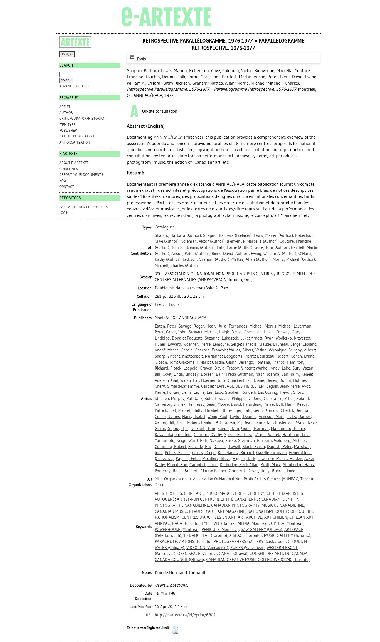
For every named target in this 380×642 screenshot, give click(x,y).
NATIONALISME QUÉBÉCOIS (272, 511)
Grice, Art (237, 470)
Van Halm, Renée (297, 374)
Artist (64, 107)
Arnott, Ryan (262, 338)
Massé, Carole (180, 350)
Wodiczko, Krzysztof (293, 338)
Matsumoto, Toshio (288, 428)
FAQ (62, 180)
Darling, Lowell (227, 446)
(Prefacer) (227, 235)
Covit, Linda (172, 374)
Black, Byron (253, 446)
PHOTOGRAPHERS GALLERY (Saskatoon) (250, 541)
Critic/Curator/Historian (82, 118)
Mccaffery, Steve (216, 458)
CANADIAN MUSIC (171, 511)
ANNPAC (162, 523)
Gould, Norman (255, 428)
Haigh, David (230, 331)
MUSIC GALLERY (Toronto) (287, 535)
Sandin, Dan (228, 428)
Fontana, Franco (270, 362)
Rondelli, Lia (252, 392)
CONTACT (66, 187)
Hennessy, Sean (201, 404)
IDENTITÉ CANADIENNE (238, 499)
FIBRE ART (193, 493)
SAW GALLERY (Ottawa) (261, 529)
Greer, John (176, 331)
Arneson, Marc (271, 416)
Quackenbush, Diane (246, 380)
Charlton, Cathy (208, 434)
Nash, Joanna (267, 374)
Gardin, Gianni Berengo (232, 362)
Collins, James (167, 416)
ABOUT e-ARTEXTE (74, 163)
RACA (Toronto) (185, 523)
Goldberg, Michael (290, 440)
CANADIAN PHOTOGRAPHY (235, 505)
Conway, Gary (288, 331)
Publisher (68, 130)
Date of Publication (76, 136)
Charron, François (211, 350)
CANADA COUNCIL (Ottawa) (179, 559)
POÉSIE (241, 493)
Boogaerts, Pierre (239, 356)
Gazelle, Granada (271, 452)
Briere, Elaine (283, 470)
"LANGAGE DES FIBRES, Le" (239, 386)
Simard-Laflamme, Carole (190, 386)
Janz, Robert (205, 398)
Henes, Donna (278, 380)
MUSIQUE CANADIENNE (283, 505)
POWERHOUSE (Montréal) (177, 529)
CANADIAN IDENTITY (279, 499)
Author (66, 112)
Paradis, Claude (257, 344)
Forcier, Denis (179, 392)
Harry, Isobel (193, 416)
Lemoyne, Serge (227, 344)
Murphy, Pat (182, 398)
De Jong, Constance (265, 398)
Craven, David (212, 368)
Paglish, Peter (188, 458)
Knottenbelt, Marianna (202, 356)
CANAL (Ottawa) (233, 553)
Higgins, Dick (244, 458)
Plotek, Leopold (184, 368)
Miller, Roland (296, 398)
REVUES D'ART (202, 511)
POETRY (257, 493)
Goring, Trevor (278, 392)
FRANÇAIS (66, 54)
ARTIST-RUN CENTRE (195, 499)
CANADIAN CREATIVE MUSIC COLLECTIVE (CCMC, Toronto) (258, 559)
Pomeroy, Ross (168, 470)
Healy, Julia (216, 326)
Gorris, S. (163, 428)
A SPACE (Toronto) (245, 535)
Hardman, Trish (296, 434)
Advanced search (74, 86)
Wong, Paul (217, 416)
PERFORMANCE (219, 493)
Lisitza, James (299, 416)
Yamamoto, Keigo (170, 440)
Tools (140, 59)
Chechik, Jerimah (295, 410)
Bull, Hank (285, 404)
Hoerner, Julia (213, 380)
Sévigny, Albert (301, 350)
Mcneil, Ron (177, 464)
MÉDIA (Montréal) (253, 523)
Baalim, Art (211, 422)
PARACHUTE (166, 541)
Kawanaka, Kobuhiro (173, 434)
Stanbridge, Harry (299, 464)
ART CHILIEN (275, 517)
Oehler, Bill (164, 422)
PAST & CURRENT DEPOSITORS (83, 207)
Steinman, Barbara (255, 440)
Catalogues (165, 227)
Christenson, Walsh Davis (295, 422)
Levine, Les (203, 392)
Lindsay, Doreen (199, 374)
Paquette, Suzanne (203, 338)
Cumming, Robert (170, 446)
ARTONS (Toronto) (195, 541)
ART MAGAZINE (231, 511)
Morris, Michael (278, 326)
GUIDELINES (68, 169)
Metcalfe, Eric (199, 446)
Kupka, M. (232, 422)
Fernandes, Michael (246, 326)
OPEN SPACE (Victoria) (197, 553)
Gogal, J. (180, 428)
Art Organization (74, 142)
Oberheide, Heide (258, 331)
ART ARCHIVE (250, 517)
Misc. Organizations (172, 478)
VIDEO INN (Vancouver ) (207, 547)
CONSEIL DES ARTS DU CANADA (278, 553)
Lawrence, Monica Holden (280, 458)
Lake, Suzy (291, 368)
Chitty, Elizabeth (206, 410)
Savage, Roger (191, 326)
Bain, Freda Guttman (234, 374)
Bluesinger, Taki (237, 410)
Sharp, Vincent (167, 356)
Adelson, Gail (166, 380)
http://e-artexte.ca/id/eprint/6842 (185, 615)
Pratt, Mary (271, 464)
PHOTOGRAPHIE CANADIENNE (182, 505)
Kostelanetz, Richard (236, 452)
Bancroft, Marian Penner (205, 470)
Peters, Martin (177, 452)
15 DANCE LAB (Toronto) (205, 535)
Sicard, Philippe (232, 398)
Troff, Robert (187, 422)
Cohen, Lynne (302, 356)
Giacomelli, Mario (194, 362)
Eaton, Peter (165, 326)
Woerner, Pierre (197, 344)
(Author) (178, 235)
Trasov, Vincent (240, 368)
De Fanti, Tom (203, 428)
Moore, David (229, 404)
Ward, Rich (198, 440)
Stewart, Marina (203, 331)
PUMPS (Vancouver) (247, 547)
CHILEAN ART (301, 517)
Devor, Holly (259, 470)
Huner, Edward (168, 344)
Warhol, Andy (268, 368)
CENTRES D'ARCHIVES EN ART (209, 517)
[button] (175, 630)
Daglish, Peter (279, 446)
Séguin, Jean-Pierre (283, 386)
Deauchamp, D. (256, 422)
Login (64, 213)
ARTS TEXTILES (168, 493)
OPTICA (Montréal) (287, 523)
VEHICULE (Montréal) (220, 529)
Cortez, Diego (204, 452)
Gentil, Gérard (265, 410)
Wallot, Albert (241, 350)
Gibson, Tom (166, 362)
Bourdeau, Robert (272, 356)
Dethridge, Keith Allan (239, 464)
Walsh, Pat (189, 380)
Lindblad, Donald (170, 338)
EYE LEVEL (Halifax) (219, 523)
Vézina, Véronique (270, 350)
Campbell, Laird (203, 464)
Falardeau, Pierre (258, 404)
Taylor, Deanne (243, 416)
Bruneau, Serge (286, 344)
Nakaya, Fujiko (222, 440)
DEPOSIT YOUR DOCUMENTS (81, 175)
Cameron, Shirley (170, 404)
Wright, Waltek (267, 434)
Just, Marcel (179, 410)
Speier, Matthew (238, 434)
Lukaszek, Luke (235, 338)
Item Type (67, 124)
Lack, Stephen (227, 392)
